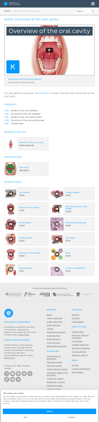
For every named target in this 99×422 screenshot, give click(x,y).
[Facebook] (6, 373)
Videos (7, 11)
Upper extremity (55, 318)
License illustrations (81, 369)
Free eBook (77, 341)
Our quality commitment (17, 322)
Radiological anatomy (57, 346)
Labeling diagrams (80, 345)
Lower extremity (55, 322)
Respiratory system (56, 382)
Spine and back (53, 325)
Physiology (53, 351)
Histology (77, 310)
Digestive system (55, 386)
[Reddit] (12, 379)
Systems (76, 318)
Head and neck (53, 336)
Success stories (79, 352)
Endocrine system (55, 379)
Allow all (50, 411)
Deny (26, 417)
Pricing (75, 365)
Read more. (24, 335)
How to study (79, 327)
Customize (71, 417)
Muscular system (55, 362)
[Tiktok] (6, 379)
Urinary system (54, 389)
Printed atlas (78, 332)
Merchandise (77, 372)
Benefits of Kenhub (80, 348)
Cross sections (53, 343)
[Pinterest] (24, 373)
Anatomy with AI (80, 355)
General (75, 315)
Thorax (50, 329)
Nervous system (54, 366)
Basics (49, 315)
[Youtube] (12, 373)
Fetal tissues (78, 322)
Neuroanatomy (54, 339)
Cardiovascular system (57, 369)
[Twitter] (29, 373)
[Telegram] (18, 379)
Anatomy (51, 310)
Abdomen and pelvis (56, 332)
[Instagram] (18, 373)
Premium (44, 93)
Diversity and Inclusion (16, 340)
